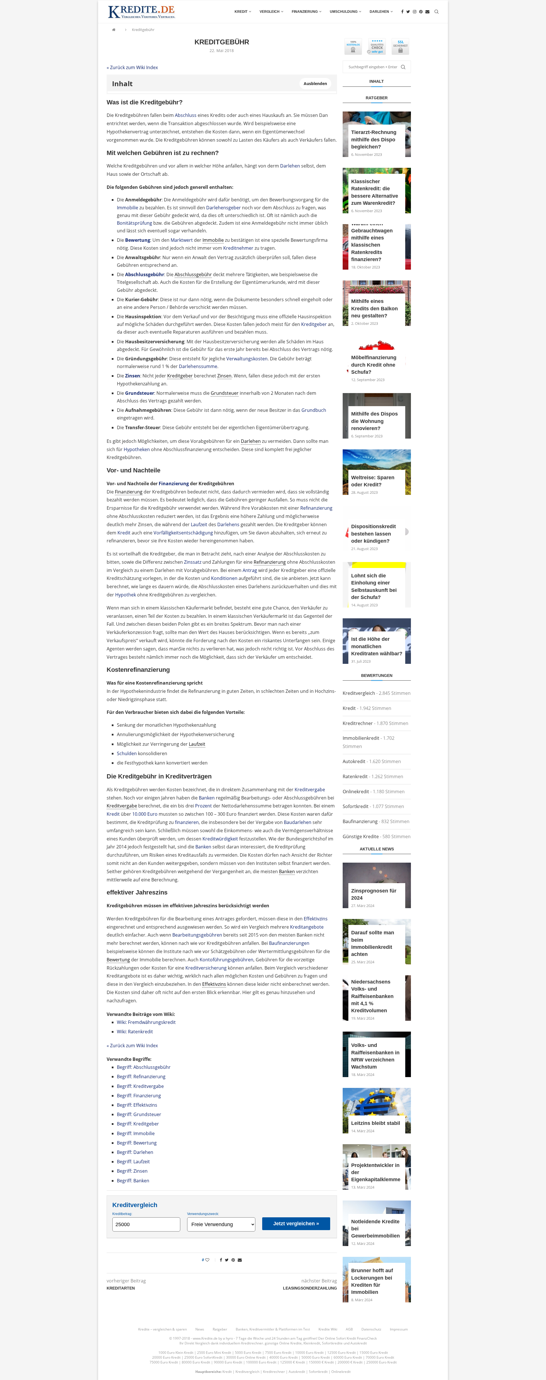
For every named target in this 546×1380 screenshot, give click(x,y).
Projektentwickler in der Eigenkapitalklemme (375, 1172)
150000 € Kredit (321, 1362)
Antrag (250, 570)
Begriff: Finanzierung (139, 1095)
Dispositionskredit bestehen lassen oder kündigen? (373, 534)
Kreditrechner (358, 723)
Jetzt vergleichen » (296, 1223)
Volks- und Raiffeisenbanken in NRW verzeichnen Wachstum (375, 1056)
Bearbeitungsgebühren (197, 935)
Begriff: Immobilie (136, 1133)
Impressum (399, 1329)
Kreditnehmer (238, 248)
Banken (207, 798)
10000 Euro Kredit (309, 1352)
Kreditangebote (307, 927)
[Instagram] (414, 11)
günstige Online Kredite (283, 1343)
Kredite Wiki (327, 1329)
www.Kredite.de (205, 1338)
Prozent (203, 806)
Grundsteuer (139, 393)
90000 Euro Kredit (228, 1362)
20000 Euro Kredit (166, 1357)
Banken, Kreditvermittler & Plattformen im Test (273, 1329)
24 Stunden (280, 1338)
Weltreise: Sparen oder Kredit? (372, 481)
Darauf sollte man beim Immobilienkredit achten (372, 943)
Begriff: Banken (133, 1180)
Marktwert (182, 240)
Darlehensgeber (223, 207)
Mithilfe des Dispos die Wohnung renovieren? (374, 421)
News (199, 1329)
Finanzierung (305, 12)
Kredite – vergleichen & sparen (162, 1329)
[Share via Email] (240, 1260)
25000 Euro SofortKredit (203, 1357)
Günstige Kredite (361, 836)
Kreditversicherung (206, 968)
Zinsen (132, 376)
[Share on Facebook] (221, 1260)
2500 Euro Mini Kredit (214, 1352)
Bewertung (137, 240)
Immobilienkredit (361, 738)
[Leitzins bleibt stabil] (377, 1110)
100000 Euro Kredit (261, 1362)
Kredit (241, 12)
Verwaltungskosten (247, 359)
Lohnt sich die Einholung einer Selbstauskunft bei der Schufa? (374, 586)
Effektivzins (316, 919)
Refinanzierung (316, 508)
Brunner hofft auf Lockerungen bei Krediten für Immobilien (372, 1281)
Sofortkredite (332, 1343)
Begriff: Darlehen (135, 1152)
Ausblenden (315, 83)
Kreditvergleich (359, 693)
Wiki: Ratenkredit (135, 1031)
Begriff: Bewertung (137, 1143)
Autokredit (354, 761)
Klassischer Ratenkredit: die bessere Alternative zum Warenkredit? (374, 192)
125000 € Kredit (292, 1362)
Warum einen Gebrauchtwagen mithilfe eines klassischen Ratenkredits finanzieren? (372, 241)
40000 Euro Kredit (283, 1357)
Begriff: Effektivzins (137, 1105)
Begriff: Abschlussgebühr (144, 1067)
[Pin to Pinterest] (233, 1260)
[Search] (436, 11)
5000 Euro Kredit (248, 1352)
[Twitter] (408, 11)
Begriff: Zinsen (132, 1171)
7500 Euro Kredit (278, 1352)
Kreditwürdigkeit (220, 839)
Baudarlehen (297, 822)
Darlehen (379, 12)
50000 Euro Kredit (315, 1357)
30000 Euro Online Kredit (246, 1357)
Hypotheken (137, 449)
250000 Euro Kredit (381, 1362)
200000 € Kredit (350, 1362)
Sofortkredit (356, 806)
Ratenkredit (355, 776)
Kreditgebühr (143, 29)
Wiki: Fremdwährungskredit (146, 1022)
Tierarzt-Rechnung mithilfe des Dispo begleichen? (373, 139)
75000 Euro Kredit (164, 1362)
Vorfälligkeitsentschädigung (183, 533)
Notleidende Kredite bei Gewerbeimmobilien (375, 1229)
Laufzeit (199, 524)
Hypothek (125, 595)
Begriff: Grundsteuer (139, 1114)
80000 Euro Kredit (196, 1362)
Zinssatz (192, 562)
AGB (349, 1329)
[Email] (427, 11)
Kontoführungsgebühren (226, 960)
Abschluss (186, 115)
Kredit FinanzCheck (362, 1338)
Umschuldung (343, 12)
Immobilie (127, 207)
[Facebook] (402, 11)
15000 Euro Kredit (373, 1352)
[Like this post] (211, 1260)
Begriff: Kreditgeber (138, 1124)
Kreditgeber (314, 324)
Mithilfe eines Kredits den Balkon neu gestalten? (374, 308)
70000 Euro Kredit (380, 1357)
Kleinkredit (311, 1343)
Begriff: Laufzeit (133, 1161)
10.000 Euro (145, 814)
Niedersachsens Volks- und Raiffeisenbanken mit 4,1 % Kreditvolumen (372, 996)
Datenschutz (371, 1329)
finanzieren (187, 822)
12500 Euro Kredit (341, 1352)
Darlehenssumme (198, 366)
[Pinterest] (421, 11)
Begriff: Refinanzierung (141, 1076)
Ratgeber (220, 1329)
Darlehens (228, 524)
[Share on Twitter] (227, 1260)
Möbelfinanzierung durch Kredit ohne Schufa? (373, 365)
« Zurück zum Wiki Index (132, 67)
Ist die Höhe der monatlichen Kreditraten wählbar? (376, 646)
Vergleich (270, 12)
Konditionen (224, 578)
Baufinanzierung (360, 821)
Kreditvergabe (310, 789)
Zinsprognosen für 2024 (373, 894)
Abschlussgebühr (144, 274)
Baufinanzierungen (289, 943)
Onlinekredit (356, 791)
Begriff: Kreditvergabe (140, 1086)
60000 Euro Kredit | (350, 1357)
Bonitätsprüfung (134, 223)
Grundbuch (313, 410)
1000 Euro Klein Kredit (175, 1352)
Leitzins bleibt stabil (375, 1123)
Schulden (127, 753)
